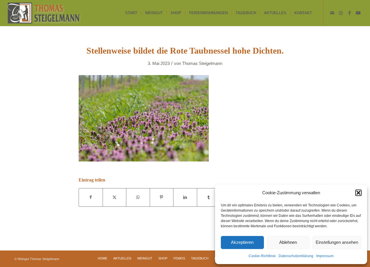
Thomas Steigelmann (202, 63)
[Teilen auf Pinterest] (161, 197)
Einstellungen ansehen (337, 242)
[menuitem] (131, 13)
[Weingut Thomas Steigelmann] (44, 13)
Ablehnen (288, 242)
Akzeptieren (242, 242)
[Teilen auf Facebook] (91, 197)
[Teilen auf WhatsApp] (138, 197)
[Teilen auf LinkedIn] (185, 197)
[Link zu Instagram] (340, 12)
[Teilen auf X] (114, 197)
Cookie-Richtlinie (262, 256)
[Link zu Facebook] (349, 12)
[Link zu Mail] (332, 12)
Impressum (325, 256)
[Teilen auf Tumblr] (209, 197)
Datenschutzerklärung (296, 256)
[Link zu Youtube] (358, 12)
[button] (358, 193)
